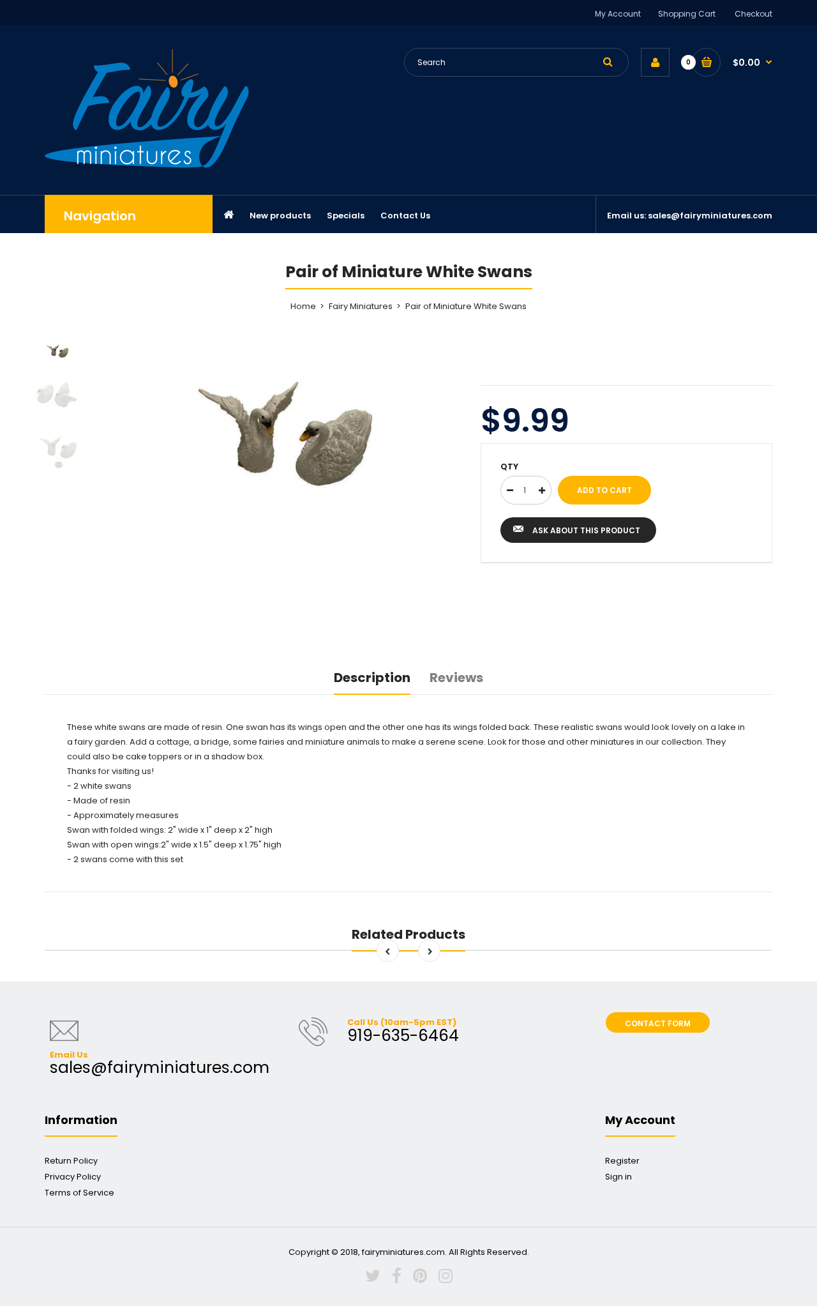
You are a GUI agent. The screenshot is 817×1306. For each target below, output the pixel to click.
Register (622, 1161)
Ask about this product (586, 530)
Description (372, 678)
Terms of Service (79, 1193)
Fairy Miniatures (361, 306)
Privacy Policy (73, 1177)
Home (303, 306)
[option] (285, 430)
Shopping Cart (687, 13)
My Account (618, 13)
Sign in (618, 1177)
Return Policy (71, 1161)
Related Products (408, 934)
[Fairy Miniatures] (147, 165)
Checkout (753, 13)
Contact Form (658, 1023)
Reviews (456, 678)
